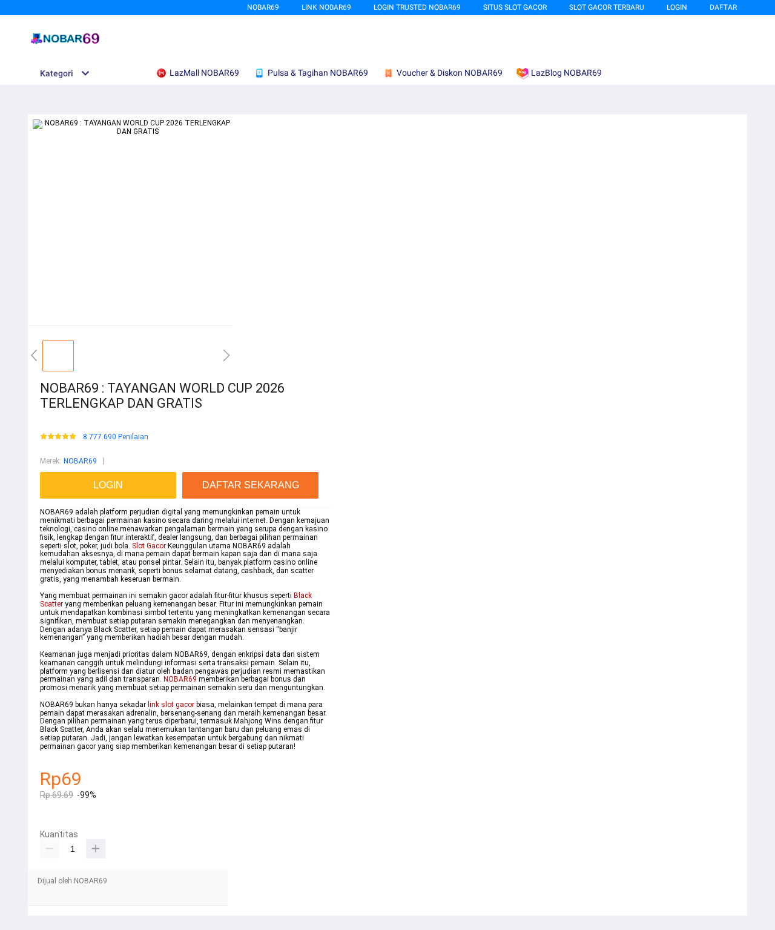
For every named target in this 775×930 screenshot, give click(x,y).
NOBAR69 (263, 7)
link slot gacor (171, 704)
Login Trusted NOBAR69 (417, 7)
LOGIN (677, 7)
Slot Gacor (149, 546)
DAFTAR (723, 7)
